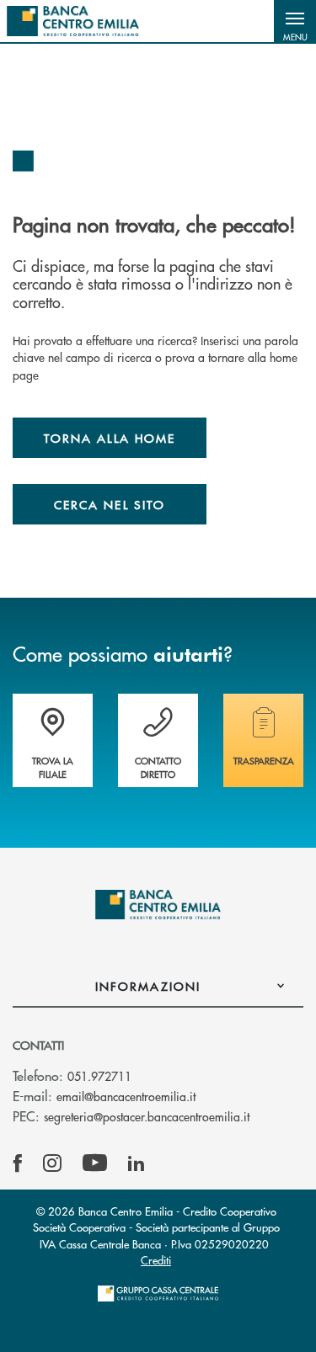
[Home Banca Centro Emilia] (73, 21)
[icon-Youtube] (95, 1163)
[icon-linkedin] (136, 1163)
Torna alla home (109, 437)
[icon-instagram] (52, 1163)
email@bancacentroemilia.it (125, 1096)
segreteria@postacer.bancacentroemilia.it (146, 1116)
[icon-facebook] (18, 1163)
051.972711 (99, 1075)
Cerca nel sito (109, 504)
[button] (295, 21)
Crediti (156, 1260)
